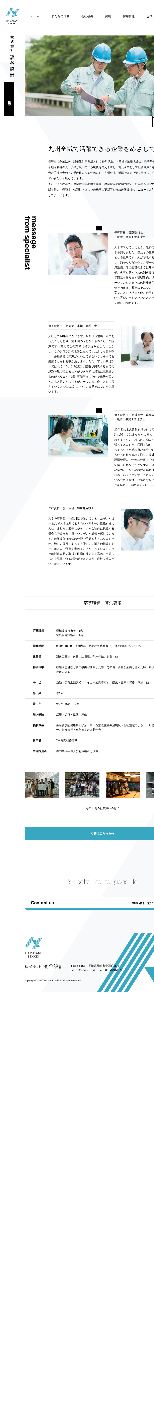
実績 (108, 16)
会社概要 (87, 16)
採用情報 (129, 16)
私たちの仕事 (61, 16)
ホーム (35, 16)
